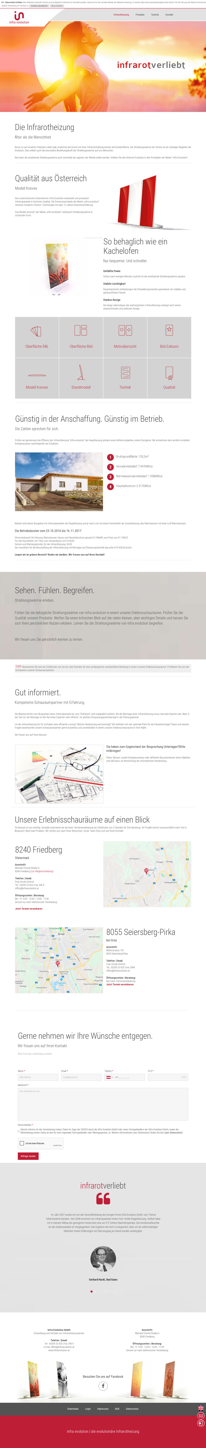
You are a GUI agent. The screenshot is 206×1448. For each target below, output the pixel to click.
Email (64, 1071)
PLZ (151, 1071)
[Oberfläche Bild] (81, 330)
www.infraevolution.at (59, 1350)
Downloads (73, 1408)
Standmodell (81, 387)
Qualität (169, 387)
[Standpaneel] (81, 371)
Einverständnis (25, 1124)
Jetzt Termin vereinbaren (28, 908)
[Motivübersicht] (125, 330)
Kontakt (169, 14)
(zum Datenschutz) (173, 1132)
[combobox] (111, 1077)
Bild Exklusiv (169, 346)
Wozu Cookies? (57, 6)
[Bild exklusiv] (169, 330)
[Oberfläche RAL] (37, 330)
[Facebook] (103, 1386)
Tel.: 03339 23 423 (24, 884)
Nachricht (23, 1085)
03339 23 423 (55, 1343)
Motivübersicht (125, 346)
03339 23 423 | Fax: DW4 (123, 967)
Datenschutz (132, 1408)
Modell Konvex (37, 387)
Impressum (102, 1408)
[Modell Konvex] (37, 371)
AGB (117, 1408)
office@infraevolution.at (27, 888)
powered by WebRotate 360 (93, 238)
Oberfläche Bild (81, 346)
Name (21, 1071)
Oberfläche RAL (37, 346)
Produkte (140, 14)
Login (88, 1408)
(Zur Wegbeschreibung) (41, 871)
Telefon (109, 1071)
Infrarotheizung (121, 14)
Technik (155, 14)
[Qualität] (169, 371)
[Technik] (125, 371)
